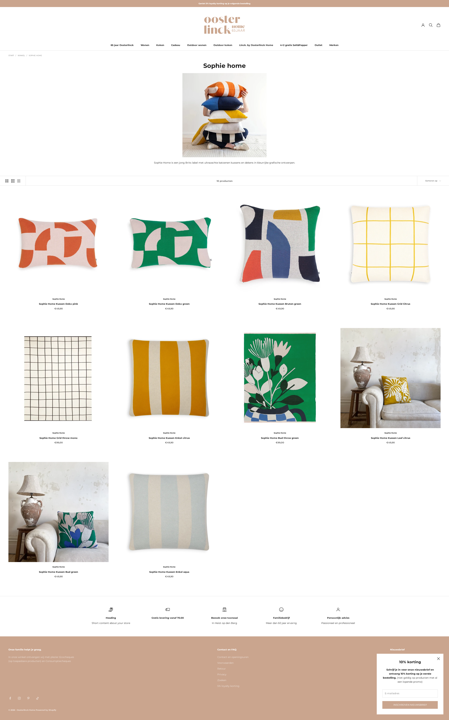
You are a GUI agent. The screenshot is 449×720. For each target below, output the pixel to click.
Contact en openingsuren (233, 657)
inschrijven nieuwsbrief (410, 704)
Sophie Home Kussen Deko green (169, 303)
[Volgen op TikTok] (37, 698)
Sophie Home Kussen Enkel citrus (169, 438)
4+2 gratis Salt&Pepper (294, 45)
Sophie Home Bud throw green (280, 438)
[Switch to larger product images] (6, 181)
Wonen (145, 45)
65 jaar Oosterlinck (122, 45)
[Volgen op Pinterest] (28, 698)
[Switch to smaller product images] (12, 181)
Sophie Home (58, 299)
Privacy (221, 674)
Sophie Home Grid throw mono (58, 438)
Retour (221, 668)
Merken (334, 45)
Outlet (318, 45)
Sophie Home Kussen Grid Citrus (390, 303)
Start (11, 55)
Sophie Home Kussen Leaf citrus (390, 438)
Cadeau (175, 45)
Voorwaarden (225, 662)
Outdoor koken (222, 45)
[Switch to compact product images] (18, 181)
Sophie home (35, 55)
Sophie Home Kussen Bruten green (280, 303)
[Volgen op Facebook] (10, 698)
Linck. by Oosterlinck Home (256, 45)
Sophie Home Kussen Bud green (58, 571)
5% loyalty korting (228, 686)
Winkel (21, 55)
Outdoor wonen (196, 45)
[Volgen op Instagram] (19, 698)
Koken (160, 45)
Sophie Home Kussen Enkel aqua (169, 571)
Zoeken (221, 680)
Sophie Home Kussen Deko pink (58, 303)
